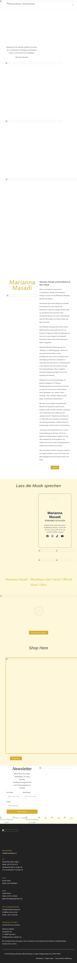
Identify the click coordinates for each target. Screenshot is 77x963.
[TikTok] (57, 536)
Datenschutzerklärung (63, 958)
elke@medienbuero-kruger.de (12, 867)
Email (8, 802)
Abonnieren (22, 811)
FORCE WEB (56, 954)
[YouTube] (62, 536)
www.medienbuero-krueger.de (12, 870)
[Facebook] (47, 536)
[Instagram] (52, 536)
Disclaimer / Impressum (45, 958)
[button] (38, 611)
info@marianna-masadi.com (11, 937)
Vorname (10, 792)
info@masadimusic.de (9, 853)
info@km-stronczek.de (10, 912)
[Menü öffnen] (73, 4)
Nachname (26, 792)
